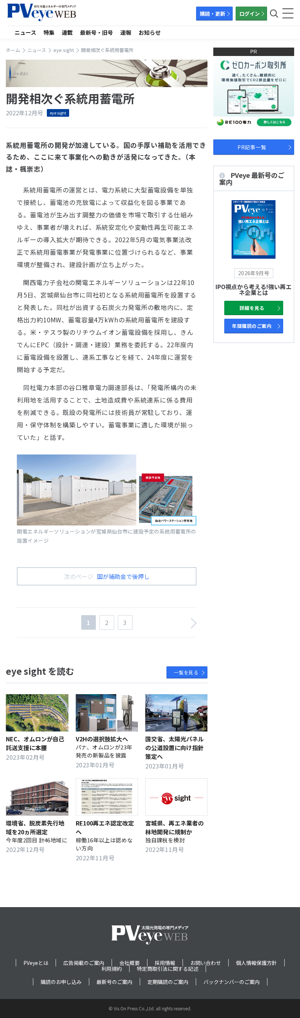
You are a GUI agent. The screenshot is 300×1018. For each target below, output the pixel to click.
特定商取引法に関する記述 (167, 968)
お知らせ (150, 32)
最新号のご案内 (114, 981)
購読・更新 (212, 13)
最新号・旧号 (96, 32)
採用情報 (165, 962)
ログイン (249, 13)
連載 (67, 32)
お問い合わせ (205, 962)
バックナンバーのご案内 (231, 981)
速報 (125, 32)
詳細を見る (252, 307)
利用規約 (111, 968)
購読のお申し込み (61, 981)
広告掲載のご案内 (83, 962)
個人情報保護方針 (256, 962)
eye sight (58, 113)
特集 (49, 32)
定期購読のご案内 (167, 981)
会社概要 (129, 962)
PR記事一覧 (251, 147)
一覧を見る (186, 672)
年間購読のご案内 (251, 325)
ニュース (25, 32)
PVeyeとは (35, 962)
